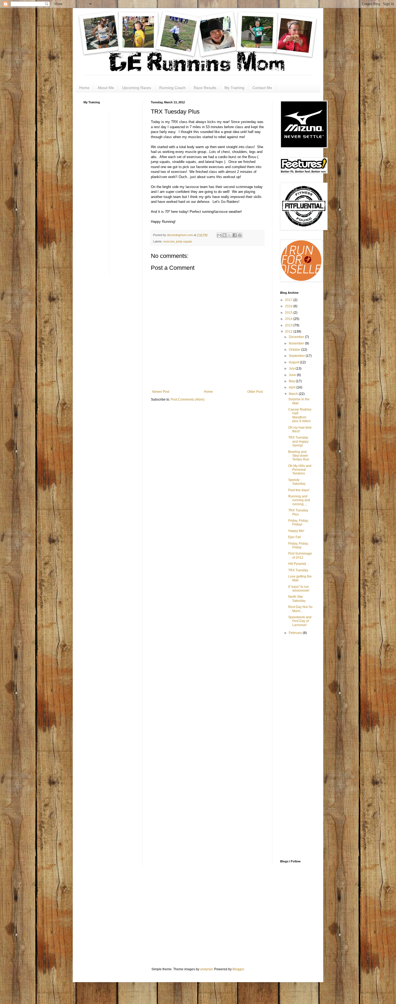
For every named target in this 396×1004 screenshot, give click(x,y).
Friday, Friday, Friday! (298, 522)
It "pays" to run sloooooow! (298, 588)
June (293, 375)
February (296, 633)
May (292, 381)
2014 (289, 319)
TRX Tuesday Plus (298, 512)
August (294, 362)
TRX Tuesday (298, 570)
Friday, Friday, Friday (298, 545)
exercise (169, 241)
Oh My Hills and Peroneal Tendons (299, 470)
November (297, 343)
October (295, 349)
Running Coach (172, 88)
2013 (289, 325)
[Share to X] (229, 235)
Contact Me (262, 88)
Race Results (205, 88)
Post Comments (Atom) (187, 399)
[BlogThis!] (224, 235)
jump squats (184, 241)
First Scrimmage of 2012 (300, 555)
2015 (289, 313)
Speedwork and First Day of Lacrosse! (299, 621)
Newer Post (160, 392)
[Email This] (219, 235)
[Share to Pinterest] (239, 235)
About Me (106, 88)
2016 (289, 306)
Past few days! (298, 490)
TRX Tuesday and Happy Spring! (298, 441)
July (292, 368)
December (297, 337)
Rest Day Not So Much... (300, 609)
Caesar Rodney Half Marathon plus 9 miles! (299, 415)
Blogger (238, 969)
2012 (289, 331)
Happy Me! (296, 531)
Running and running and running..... (299, 500)
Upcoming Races (136, 88)
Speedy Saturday (296, 482)
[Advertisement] (105, 193)
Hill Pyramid (297, 564)
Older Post (255, 392)
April (292, 387)
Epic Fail (294, 537)
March (294, 394)
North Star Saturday (296, 598)
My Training (234, 88)
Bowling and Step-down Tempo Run (298, 456)
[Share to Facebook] (234, 235)
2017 (289, 300)
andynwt (206, 969)
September (297, 356)
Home (84, 88)
